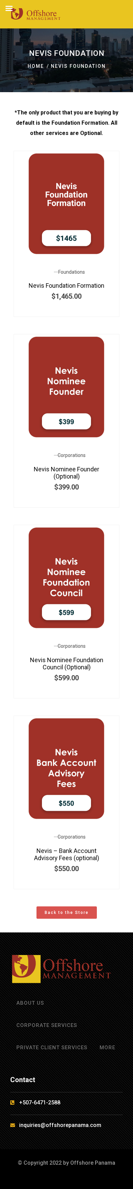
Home (36, 66)
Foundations (71, 272)
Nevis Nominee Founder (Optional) (66, 473)
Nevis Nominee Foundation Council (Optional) (66, 663)
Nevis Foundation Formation (66, 285)
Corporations (72, 455)
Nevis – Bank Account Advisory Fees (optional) (66, 854)
